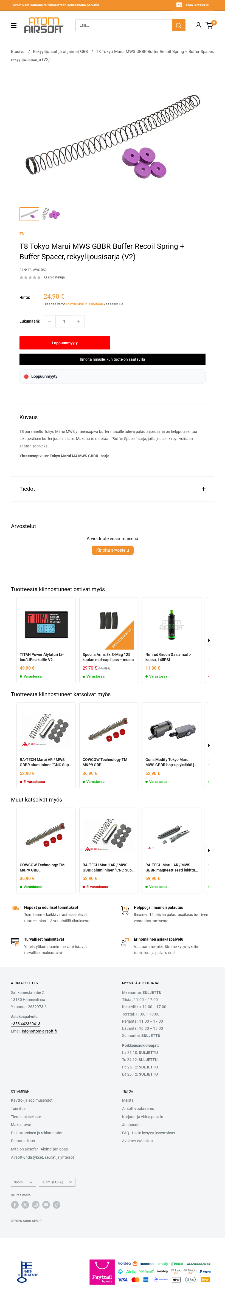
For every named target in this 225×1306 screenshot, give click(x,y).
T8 (21, 234)
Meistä (128, 1100)
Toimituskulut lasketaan (84, 304)
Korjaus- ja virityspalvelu (142, 1117)
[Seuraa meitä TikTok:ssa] (56, 1205)
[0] (209, 25)
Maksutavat (21, 1124)
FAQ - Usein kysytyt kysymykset (148, 1133)
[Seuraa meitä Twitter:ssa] (25, 1205)
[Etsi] (178, 25)
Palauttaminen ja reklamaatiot (37, 1133)
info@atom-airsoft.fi (39, 1031)
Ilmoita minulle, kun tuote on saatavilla (112, 359)
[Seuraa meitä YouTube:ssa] (46, 1205)
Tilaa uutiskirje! (197, 5)
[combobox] (123, 25)
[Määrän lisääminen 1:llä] (79, 321)
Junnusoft (131, 1124)
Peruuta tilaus (23, 1141)
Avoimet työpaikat (137, 1141)
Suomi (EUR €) (52, 1182)
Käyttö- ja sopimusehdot (32, 1100)
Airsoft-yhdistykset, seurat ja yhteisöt (42, 1157)
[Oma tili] (198, 25)
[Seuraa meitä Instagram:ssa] (36, 1205)
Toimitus (18, 1108)
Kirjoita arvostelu (112, 550)
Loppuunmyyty (65, 343)
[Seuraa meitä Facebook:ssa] (15, 1205)
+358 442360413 (25, 1024)
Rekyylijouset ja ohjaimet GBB (60, 51)
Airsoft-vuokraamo (138, 1108)
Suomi (19, 1182)
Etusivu (17, 51)
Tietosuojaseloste (26, 1117)
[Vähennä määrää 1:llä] (49, 321)
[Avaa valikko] (13, 25)
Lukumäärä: (29, 321)
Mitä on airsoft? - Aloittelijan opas (39, 1149)
